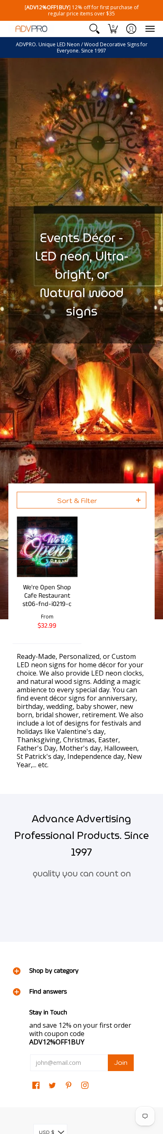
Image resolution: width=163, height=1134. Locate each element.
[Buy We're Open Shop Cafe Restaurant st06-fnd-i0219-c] (47, 547)
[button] (94, 29)
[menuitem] (94, 29)
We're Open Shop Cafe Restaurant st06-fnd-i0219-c (47, 596)
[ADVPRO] (31, 29)
